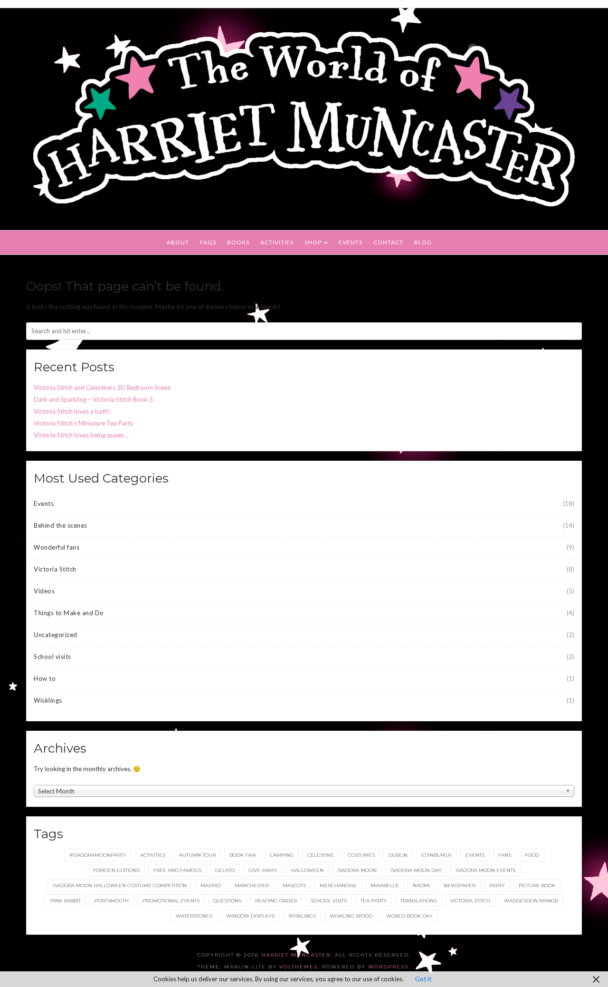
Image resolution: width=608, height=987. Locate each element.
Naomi (421, 885)
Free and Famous (177, 870)
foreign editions (116, 870)
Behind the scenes (60, 525)
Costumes (361, 855)
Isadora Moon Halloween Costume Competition (120, 885)
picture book (537, 885)
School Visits (329, 901)
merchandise (338, 885)
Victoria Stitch (55, 569)
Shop (313, 242)
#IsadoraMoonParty (97, 855)
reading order (276, 901)
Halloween (307, 870)
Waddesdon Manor (531, 901)
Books (238, 242)
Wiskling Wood (351, 916)
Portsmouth (112, 901)
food (532, 855)
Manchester (252, 885)
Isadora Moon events (485, 870)
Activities (277, 242)
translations (418, 901)
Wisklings (48, 700)
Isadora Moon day (416, 870)
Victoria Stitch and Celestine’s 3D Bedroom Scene (102, 387)
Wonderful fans (56, 547)
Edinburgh (436, 855)
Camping (282, 855)
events (475, 855)
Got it (423, 979)
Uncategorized (55, 635)
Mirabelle (384, 885)
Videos (44, 591)
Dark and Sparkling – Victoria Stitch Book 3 (93, 399)
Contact (388, 242)
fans (504, 855)
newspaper (459, 885)
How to (45, 678)
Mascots (294, 885)
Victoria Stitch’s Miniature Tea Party (83, 423)
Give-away (262, 870)
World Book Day (409, 916)
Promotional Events (171, 901)
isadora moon (357, 870)
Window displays (250, 916)
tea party (374, 901)
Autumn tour (197, 855)
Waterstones (194, 916)
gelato (225, 870)
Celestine (320, 855)
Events (350, 242)
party (497, 885)
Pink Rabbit (65, 901)
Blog (423, 242)
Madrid (210, 885)
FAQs (208, 242)
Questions (227, 901)
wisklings (302, 916)
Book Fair (242, 855)
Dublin (398, 855)
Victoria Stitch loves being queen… (81, 435)
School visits (52, 656)
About (178, 242)
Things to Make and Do (69, 613)
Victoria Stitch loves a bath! (72, 411)
